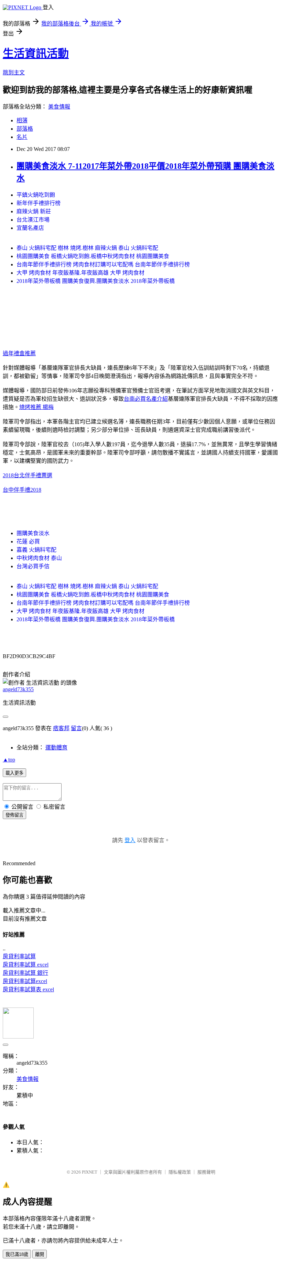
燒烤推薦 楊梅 (36, 407)
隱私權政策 (180, 1172)
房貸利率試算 (19, 956)
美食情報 (59, 107)
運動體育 (56, 747)
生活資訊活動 (36, 53)
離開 (39, 1254)
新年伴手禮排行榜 (39, 203)
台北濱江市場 (33, 220)
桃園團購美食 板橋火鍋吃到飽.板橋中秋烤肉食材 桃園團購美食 (93, 256)
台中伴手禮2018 (22, 490)
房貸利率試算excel (25, 981)
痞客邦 (61, 728)
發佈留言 (14, 815)
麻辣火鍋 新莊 (34, 211)
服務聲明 (206, 1172)
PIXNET (89, 1172)
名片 (22, 137)
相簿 (22, 120)
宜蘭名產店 (30, 228)
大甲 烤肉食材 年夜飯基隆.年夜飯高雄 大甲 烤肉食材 (80, 273)
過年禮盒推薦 (19, 353)
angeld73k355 (18, 689)
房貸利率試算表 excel (28, 989)
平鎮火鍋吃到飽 (36, 195)
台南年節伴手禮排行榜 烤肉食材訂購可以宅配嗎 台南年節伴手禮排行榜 (103, 264)
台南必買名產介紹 (146, 399)
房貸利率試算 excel (25, 965)
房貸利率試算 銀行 (25, 973)
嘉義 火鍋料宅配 (36, 550)
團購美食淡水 (33, 533)
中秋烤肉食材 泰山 (39, 558)
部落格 (25, 129)
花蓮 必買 (28, 541)
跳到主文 (14, 72)
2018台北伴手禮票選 (27, 475)
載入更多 (14, 773)
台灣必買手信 (33, 566)
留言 (76, 728)
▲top (9, 760)
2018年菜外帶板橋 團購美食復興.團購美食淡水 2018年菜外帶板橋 (96, 281)
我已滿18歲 (17, 1254)
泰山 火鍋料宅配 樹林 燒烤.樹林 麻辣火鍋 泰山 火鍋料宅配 (87, 248)
